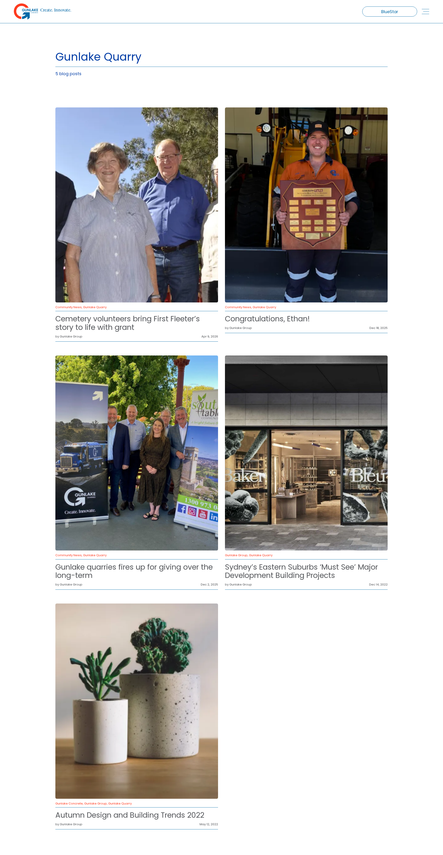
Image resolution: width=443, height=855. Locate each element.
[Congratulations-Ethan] (306, 109)
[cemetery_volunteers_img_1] (136, 109)
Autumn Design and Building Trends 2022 (129, 815)
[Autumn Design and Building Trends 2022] (136, 605)
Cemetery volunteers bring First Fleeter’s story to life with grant (127, 323)
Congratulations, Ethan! (267, 319)
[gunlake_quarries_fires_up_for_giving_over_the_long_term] (136, 357)
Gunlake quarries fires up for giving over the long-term (134, 571)
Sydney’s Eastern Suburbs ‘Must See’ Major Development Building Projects (301, 571)
